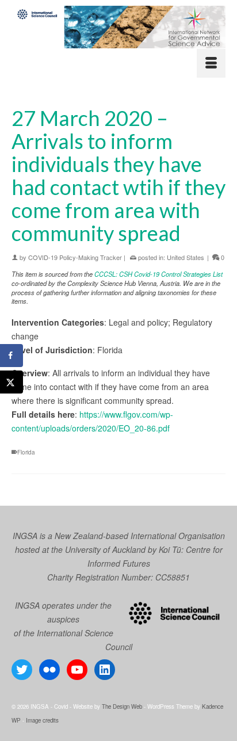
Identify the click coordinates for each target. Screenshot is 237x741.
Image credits (42, 720)
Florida (26, 452)
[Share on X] (11, 382)
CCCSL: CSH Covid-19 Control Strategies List (158, 273)
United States (185, 257)
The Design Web (122, 706)
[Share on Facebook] (11, 355)
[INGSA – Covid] (118, 27)
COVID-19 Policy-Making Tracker (75, 257)
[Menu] (211, 63)
